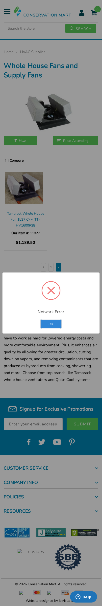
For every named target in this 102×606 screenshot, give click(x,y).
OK (51, 323)
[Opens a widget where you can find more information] (83, 597)
